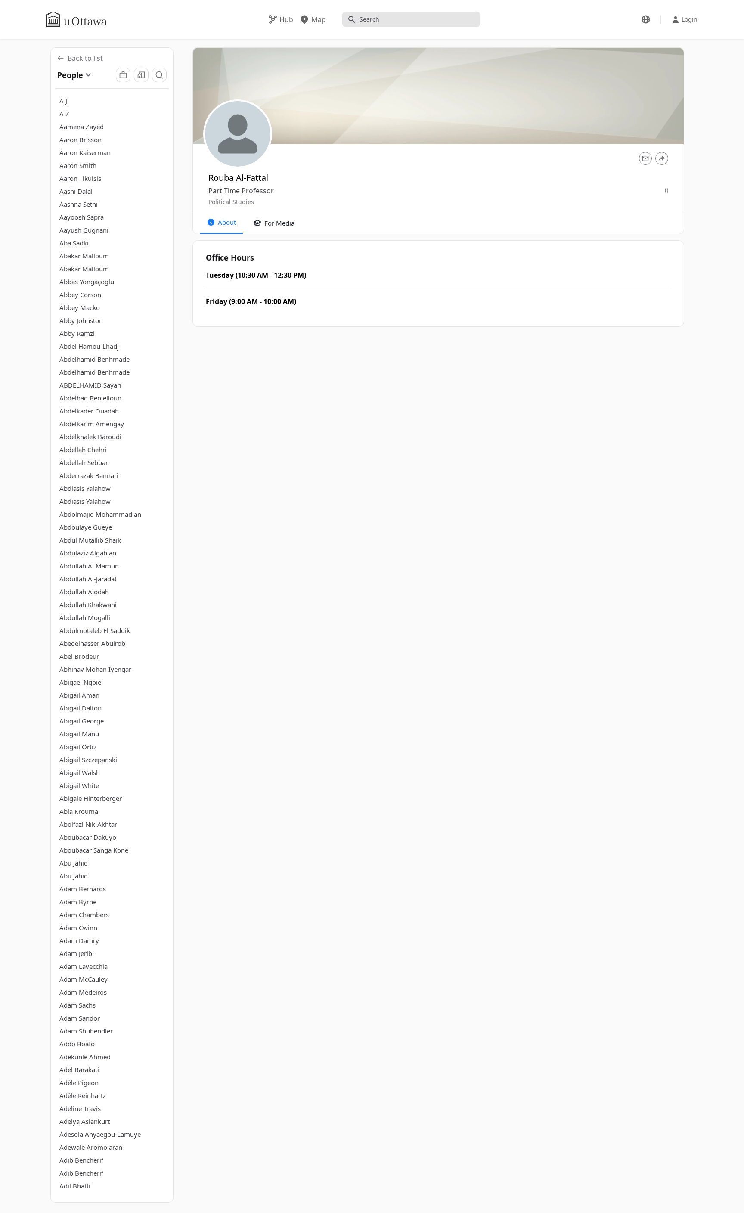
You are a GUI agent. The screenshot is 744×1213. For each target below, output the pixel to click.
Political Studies (231, 202)
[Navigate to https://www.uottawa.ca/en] (76, 19)
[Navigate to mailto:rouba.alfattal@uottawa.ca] (645, 158)
